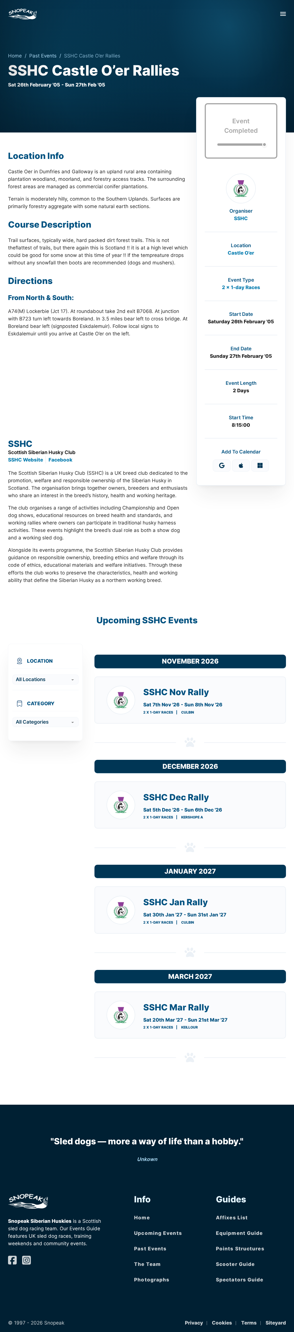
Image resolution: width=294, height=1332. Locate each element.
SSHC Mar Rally (176, 1007)
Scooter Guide (235, 1264)
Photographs (151, 1280)
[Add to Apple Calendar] (241, 466)
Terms (249, 1323)
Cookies (222, 1323)
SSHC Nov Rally (176, 692)
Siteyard (276, 1323)
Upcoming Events (158, 1233)
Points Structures (240, 1248)
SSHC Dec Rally (176, 797)
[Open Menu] (283, 14)
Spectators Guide (240, 1280)
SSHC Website (25, 460)
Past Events (43, 56)
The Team (147, 1264)
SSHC (241, 218)
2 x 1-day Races (241, 287)
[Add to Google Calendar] (222, 466)
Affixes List (232, 1217)
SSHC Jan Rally (175, 902)
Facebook (60, 460)
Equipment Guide (239, 1233)
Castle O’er (241, 253)
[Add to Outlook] (260, 466)
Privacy (194, 1323)
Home (15, 56)
